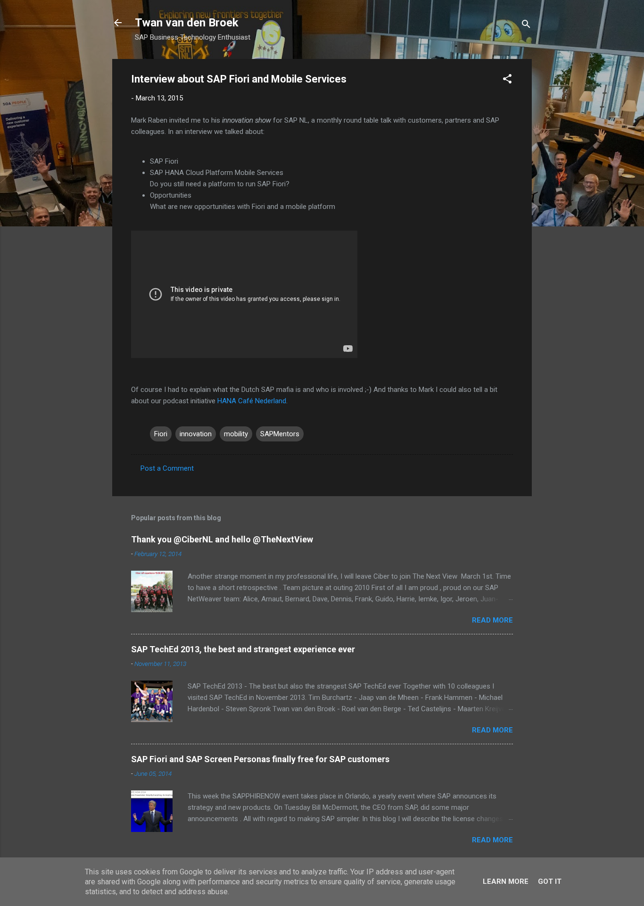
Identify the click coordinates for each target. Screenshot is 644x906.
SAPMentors (279, 434)
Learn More (505, 881)
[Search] (526, 25)
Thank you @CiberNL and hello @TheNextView (222, 539)
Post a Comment (167, 468)
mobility (236, 434)
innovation (196, 434)
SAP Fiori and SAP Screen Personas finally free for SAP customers (260, 759)
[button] (507, 80)
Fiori (160, 434)
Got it (549, 881)
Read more (492, 620)
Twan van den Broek (187, 22)
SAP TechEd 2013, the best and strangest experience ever (243, 649)
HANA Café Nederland (251, 401)
